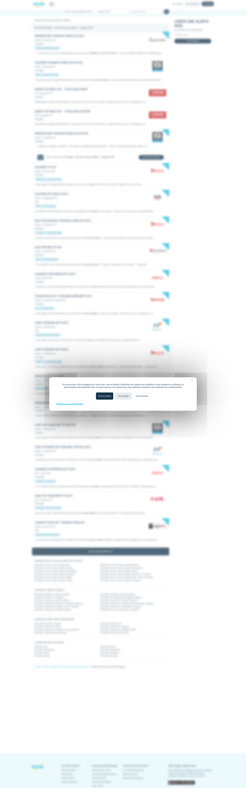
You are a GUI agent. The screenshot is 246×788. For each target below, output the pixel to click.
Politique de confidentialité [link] (69, 404)
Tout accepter (104, 396)
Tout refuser (123, 396)
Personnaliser (142, 396)
